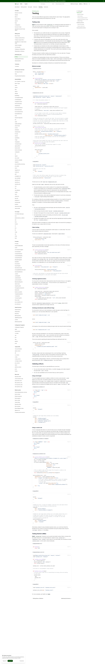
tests (49, 594)
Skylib (33, 24)
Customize (22, 660)
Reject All (4, 660)
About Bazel (17, 6)
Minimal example (80, 14)
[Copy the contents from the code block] (68, 71)
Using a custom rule (80, 26)
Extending (40, 6)
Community (46, 6)
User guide (30, 6)
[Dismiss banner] (103, 1)
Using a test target (80, 24)
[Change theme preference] (89, 4)
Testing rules (79, 12)
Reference (35, 6)
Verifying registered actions (82, 17)
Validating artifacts (80, 22)
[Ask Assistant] (70, 71)
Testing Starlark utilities (81, 27)
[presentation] (51, 127)
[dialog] (13, 658)
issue (55, 1)
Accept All (10, 660)
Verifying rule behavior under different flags (82, 20)
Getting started (24, 6)
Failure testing (79, 16)
